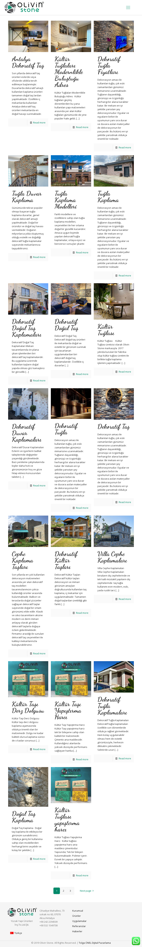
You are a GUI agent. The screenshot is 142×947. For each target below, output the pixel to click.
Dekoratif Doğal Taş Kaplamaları (26, 328)
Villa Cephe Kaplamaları (112, 557)
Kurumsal (77, 910)
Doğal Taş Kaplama (24, 817)
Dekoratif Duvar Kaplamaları (26, 433)
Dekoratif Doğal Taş (66, 325)
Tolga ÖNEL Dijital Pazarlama (95, 942)
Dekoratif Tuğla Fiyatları (108, 65)
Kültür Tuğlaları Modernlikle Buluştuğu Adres (69, 72)
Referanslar (79, 926)
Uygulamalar (79, 921)
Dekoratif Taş (113, 426)
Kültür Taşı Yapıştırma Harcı (68, 710)
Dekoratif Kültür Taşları (66, 560)
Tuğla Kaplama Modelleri (66, 200)
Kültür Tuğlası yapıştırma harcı (67, 819)
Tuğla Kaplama (108, 197)
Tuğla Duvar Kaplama (27, 197)
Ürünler (76, 915)
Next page (85, 890)
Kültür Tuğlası (105, 330)
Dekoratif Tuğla (66, 429)
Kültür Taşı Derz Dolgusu (28, 707)
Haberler (77, 931)
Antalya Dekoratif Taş (28, 62)
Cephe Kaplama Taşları (22, 560)
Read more (39, 122)
